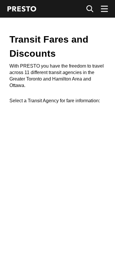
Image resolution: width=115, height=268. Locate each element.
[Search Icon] (89, 8)
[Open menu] (104, 8)
